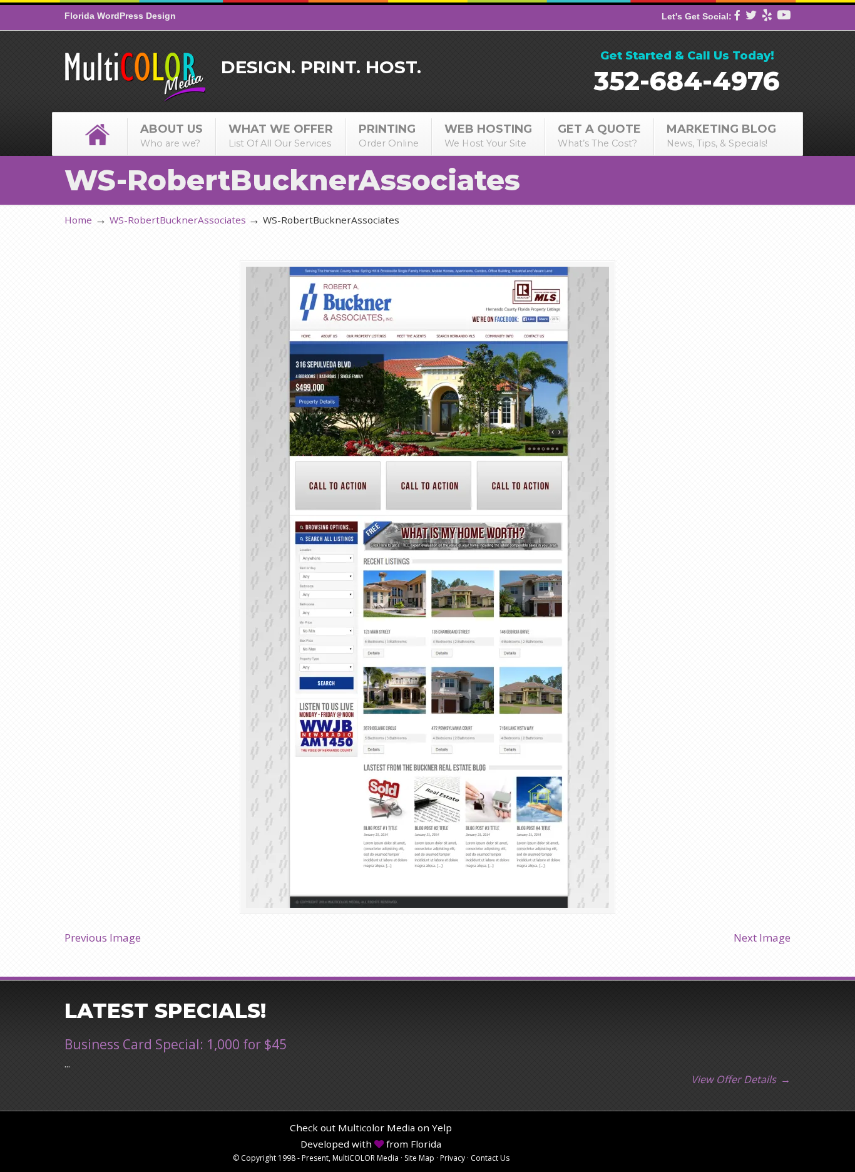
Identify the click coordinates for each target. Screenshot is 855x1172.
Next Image (762, 937)
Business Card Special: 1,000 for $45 (175, 1044)
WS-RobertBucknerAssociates (178, 219)
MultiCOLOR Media (134, 68)
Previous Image (102, 937)
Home (78, 219)
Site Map (419, 1158)
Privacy (452, 1158)
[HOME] (97, 134)
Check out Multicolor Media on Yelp (371, 1127)
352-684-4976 (687, 80)
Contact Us (490, 1158)
